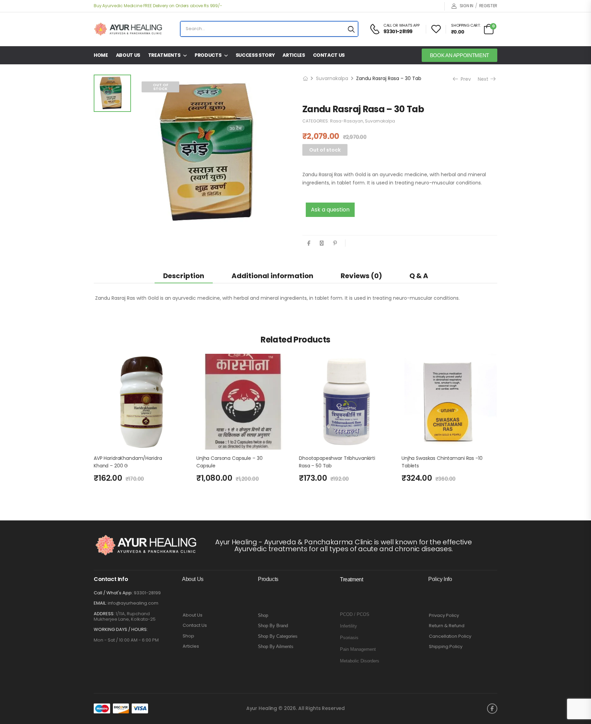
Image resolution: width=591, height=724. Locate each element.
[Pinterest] (335, 243)
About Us (128, 55)
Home (101, 55)
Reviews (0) (361, 276)
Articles (294, 55)
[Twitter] (322, 243)
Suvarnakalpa (332, 78)
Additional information (272, 276)
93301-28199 (147, 593)
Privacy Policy (444, 615)
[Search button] (351, 29)
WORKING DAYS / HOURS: (121, 629)
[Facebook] (308, 243)
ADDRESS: (104, 613)
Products (208, 55)
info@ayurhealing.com (133, 603)
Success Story (255, 55)
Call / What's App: (113, 593)
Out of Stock (160, 86)
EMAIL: (100, 603)
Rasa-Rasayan (346, 121)
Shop (188, 636)
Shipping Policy (445, 646)
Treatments (164, 55)
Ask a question (330, 210)
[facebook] (492, 708)
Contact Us (329, 55)
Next (485, 79)
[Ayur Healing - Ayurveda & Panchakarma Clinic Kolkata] (128, 29)
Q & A (418, 276)
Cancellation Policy (450, 636)
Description (183, 276)
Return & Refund (446, 626)
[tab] (184, 275)
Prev (465, 79)
